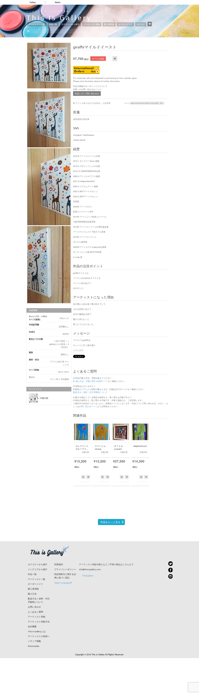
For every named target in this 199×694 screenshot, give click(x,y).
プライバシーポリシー (65, 569)
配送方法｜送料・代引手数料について (90, 392)
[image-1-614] (49, 264)
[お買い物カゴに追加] (88, 477)
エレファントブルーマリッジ (81, 449)
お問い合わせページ (88, 406)
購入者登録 (109, 24)
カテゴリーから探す (70, 24)
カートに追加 (98, 58)
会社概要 (32, 626)
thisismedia (33, 646)
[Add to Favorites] (115, 58)
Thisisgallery (87, 575)
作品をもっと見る (110, 522)
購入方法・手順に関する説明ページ (91, 381)
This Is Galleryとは (37, 631)
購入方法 (32, 594)
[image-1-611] (49, 65)
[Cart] (150, 24)
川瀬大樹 (43, 398)
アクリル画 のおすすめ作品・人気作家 (92, 103)
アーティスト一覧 (37, 24)
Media (57, 2)
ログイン (141, 24)
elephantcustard (141, 446)
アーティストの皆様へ (39, 636)
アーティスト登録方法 (39, 621)
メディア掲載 (34, 641)
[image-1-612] (49, 119)
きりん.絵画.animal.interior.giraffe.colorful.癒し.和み (144, 103)
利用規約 (58, 564)
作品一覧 (53, 24)
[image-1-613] (49, 186)
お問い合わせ (34, 607)
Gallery (33, 2)
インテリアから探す (37, 569)
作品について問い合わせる (87, 93)
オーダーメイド (125, 24)
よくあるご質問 (35, 612)
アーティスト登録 (92, 24)
